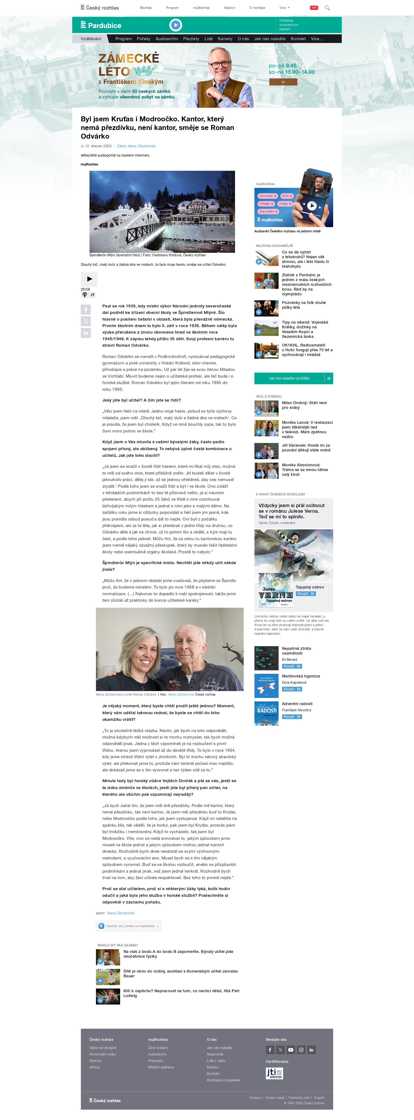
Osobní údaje (275, 1097)
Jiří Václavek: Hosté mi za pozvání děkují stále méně (306, 447)
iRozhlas (146, 7)
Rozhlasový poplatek (223, 1080)
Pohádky (265, 203)
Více (317, 38)
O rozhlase (257, 7)
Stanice (229, 7)
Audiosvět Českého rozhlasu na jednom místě (287, 231)
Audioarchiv (288, 25)
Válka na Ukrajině (102, 1048)
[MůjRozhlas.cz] (89, 165)
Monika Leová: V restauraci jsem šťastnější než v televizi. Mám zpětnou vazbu (307, 429)
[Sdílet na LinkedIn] (86, 333)
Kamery (285, 29)
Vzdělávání (91, 38)
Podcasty (155, 1061)
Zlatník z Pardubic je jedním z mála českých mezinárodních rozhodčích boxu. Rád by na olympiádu (307, 284)
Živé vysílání (267, 211)
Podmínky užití (299, 1097)
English (319, 1097)
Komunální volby (102, 1054)
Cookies (255, 1097)
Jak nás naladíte (270, 38)
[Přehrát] (89, 279)
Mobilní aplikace (161, 1067)
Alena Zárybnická (180, 694)
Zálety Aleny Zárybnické (136, 146)
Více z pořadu (269, 397)
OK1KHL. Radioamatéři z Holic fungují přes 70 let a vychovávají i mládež (307, 350)
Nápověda (215, 1054)
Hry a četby (266, 196)
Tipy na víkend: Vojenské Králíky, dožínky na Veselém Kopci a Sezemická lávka (305, 329)
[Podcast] (85, 295)
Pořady (144, 38)
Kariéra (212, 1067)
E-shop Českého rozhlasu (280, 494)
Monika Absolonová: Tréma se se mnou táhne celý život (305, 470)
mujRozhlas (201, 7)
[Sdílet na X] (86, 321)
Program (172, 7)
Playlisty (191, 38)
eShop (94, 1067)
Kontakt (298, 38)
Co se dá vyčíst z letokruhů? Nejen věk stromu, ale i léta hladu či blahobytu (305, 259)
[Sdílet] (92, 295)
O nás (243, 38)
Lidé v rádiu (216, 1061)
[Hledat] (327, 8)
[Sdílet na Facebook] (86, 310)
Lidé (209, 38)
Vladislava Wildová (166, 255)
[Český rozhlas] (100, 8)
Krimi (285, 196)
